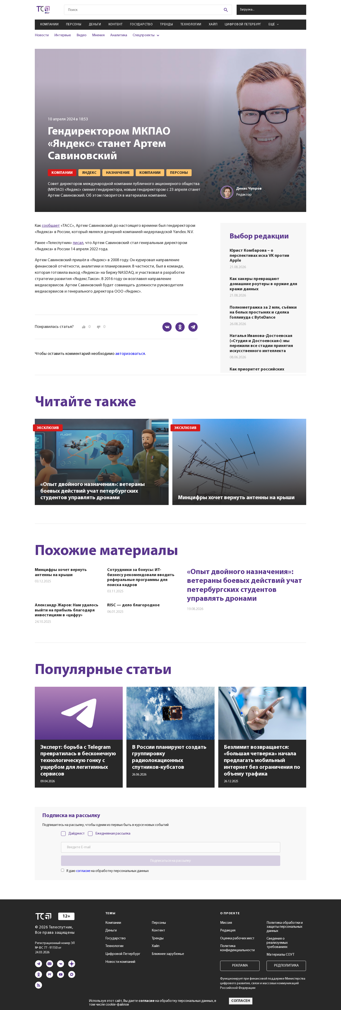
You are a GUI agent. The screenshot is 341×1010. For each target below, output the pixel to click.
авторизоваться (130, 354)
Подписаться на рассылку (170, 861)
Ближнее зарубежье (168, 954)
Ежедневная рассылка (112, 833)
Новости (42, 35)
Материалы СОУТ (280, 955)
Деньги (95, 24)
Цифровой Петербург (243, 24)
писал (78, 243)
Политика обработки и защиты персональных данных (285, 927)
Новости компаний (120, 962)
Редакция (227, 930)
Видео (82, 35)
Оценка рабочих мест (237, 938)
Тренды (166, 24)
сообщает (51, 226)
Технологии (190, 24)
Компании (49, 24)
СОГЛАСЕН (240, 1001)
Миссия (226, 923)
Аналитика (118, 35)
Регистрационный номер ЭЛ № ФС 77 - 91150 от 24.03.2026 (55, 947)
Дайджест (76, 833)
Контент (116, 24)
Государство (141, 24)
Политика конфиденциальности (237, 948)
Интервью (62, 35)
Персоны (73, 24)
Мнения (98, 35)
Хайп (213, 24)
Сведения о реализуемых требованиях (277, 943)
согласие (83, 871)
